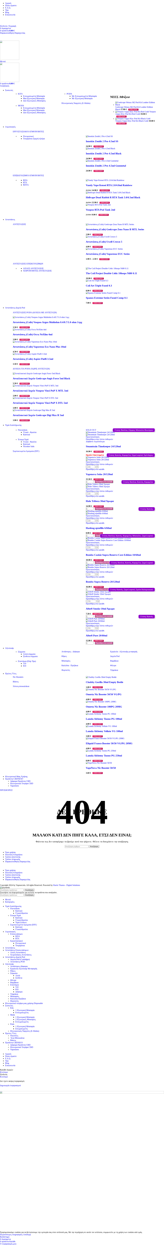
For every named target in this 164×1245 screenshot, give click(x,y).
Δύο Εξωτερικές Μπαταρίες (34, 101)
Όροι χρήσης (10, 852)
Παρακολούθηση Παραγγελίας (12, 33)
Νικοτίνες (14, 1036)
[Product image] (100, 434)
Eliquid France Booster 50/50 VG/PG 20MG (109, 743)
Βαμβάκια (114, 661)
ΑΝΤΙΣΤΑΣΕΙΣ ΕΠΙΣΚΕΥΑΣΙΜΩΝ (28, 264)
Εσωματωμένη (21, 1029)
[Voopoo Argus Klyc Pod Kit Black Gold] (132, 118)
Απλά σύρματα (29, 654)
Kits (12, 1008)
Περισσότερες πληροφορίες (11, 1234)
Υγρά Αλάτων (21, 922)
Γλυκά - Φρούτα (29, 432)
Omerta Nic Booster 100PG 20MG (104, 706)
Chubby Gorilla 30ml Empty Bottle (104, 682)
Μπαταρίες (65, 661)
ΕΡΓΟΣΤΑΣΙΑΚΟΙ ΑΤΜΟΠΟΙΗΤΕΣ (28, 131)
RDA (25, 180)
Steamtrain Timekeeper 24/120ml (103, 446)
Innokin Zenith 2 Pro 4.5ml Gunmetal (106, 165)
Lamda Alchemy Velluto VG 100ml (104, 731)
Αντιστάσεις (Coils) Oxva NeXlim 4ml (32, 334)
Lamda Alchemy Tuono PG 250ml (104, 755)
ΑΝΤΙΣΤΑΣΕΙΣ (19, 224)
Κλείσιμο (4, 1072)
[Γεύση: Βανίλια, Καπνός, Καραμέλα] (121, 484)
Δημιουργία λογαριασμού (10, 1085)
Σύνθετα (18, 978)
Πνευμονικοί (28, 136)
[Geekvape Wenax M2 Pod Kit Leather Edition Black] (135, 105)
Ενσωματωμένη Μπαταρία (34, 96)
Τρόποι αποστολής (12, 857)
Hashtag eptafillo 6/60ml (99, 528)
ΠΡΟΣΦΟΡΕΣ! (6, 790)
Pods (12, 1024)
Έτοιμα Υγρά (23, 439)
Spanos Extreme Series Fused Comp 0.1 (107, 297)
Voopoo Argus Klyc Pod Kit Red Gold (135, 113)
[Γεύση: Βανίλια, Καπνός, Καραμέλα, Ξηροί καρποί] (121, 565)
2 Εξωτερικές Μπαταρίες (25, 1019)
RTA (25, 182)
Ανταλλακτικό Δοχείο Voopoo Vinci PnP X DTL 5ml (40, 403)
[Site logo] (9, 59)
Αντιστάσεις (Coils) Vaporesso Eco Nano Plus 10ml (39, 346)
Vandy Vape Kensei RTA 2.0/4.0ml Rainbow (109, 185)
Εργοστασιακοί (16, 941)
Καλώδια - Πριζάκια (69, 665)
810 (24, 666)
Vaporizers (14, 786)
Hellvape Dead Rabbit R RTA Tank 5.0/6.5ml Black (113, 197)
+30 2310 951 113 (7, 19)
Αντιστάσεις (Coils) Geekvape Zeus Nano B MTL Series (115, 229)
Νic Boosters (18, 677)
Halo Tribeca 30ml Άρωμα (100, 501)
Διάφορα (18, 992)
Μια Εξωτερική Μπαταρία (33, 98)
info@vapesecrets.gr (8, 21)
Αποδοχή (27, 1234)
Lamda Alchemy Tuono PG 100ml (104, 719)
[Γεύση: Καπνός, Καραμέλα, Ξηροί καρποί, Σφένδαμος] (121, 457)
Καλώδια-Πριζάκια (18, 999)
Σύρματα (21, 652)
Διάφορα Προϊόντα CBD (20, 781)
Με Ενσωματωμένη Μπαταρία (84, 96)
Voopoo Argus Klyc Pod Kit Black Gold (132, 121)
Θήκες (64, 656)
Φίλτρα (113, 665)
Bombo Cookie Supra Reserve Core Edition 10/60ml (113, 555)
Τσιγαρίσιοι (34, 139)
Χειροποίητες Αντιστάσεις (21, 955)
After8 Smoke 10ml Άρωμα (100, 608)
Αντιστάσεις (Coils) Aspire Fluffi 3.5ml (33, 359)
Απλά (17, 975)
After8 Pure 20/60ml (96, 635)
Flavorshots (22, 430)
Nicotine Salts (28, 446)
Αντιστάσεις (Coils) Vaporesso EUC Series (108, 254)
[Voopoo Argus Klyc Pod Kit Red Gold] (132, 112)
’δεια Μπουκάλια (17, 1038)
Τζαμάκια (114, 670)
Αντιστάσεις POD (17, 962)
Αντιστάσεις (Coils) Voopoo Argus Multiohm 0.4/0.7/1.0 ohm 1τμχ (47, 322)
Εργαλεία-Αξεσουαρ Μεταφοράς (23, 969)
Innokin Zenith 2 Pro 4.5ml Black (103, 153)
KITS (20, 94)
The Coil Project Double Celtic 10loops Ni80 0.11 (111, 273)
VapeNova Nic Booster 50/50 (101, 768)
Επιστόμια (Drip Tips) (27, 661)
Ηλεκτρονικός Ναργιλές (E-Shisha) (75, 103)
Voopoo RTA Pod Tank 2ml (100, 209)
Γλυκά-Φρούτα (21, 913)
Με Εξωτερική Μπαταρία (82, 98)
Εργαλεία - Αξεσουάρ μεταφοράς (123, 651)
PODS (69, 94)
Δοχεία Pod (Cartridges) (20, 959)
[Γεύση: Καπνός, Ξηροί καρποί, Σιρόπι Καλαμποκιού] (121, 592)
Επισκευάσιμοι (16, 934)
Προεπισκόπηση (92, 437)
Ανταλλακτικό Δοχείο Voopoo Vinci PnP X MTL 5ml (40, 390)
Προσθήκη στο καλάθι (104, 482)
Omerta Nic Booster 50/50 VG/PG (103, 694)
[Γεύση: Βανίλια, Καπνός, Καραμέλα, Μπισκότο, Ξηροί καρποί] (121, 538)
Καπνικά (26, 434)
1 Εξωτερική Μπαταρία (24, 1010)
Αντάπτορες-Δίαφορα (19, 966)
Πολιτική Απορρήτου (13, 854)
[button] (95, 469)
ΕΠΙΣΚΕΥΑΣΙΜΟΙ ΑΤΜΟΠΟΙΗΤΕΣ (28, 175)
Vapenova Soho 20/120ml (99, 474)
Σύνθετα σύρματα (30, 656)
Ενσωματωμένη (21, 1012)
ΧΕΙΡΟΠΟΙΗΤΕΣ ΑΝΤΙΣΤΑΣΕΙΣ (37, 271)
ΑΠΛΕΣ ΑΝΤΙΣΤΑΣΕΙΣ (33, 268)
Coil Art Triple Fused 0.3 (99, 285)
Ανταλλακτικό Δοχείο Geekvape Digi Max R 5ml (38, 415)
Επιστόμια (14, 985)
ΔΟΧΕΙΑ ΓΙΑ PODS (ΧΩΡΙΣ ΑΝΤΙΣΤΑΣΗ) (31, 369)
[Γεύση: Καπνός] (121, 511)
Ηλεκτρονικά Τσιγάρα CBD (21, 783)
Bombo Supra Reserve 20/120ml (103, 581)
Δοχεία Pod (115, 656)
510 (24, 663)
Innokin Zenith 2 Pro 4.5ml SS (102, 141)
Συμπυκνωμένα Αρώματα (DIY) (26, 451)
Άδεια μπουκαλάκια (21, 686)
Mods (12, 1015)
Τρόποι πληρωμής (12, 859)
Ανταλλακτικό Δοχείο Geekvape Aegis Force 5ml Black (41, 378)
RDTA (26, 185)
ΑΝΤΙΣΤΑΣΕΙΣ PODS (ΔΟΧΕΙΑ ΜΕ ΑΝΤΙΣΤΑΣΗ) (35, 312)
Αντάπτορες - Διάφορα (70, 651)
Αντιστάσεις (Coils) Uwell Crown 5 (104, 241)
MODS (21, 106)
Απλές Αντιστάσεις (18, 952)
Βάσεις (16, 682)
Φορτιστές (65, 670)
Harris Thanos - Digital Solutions (66, 885)
